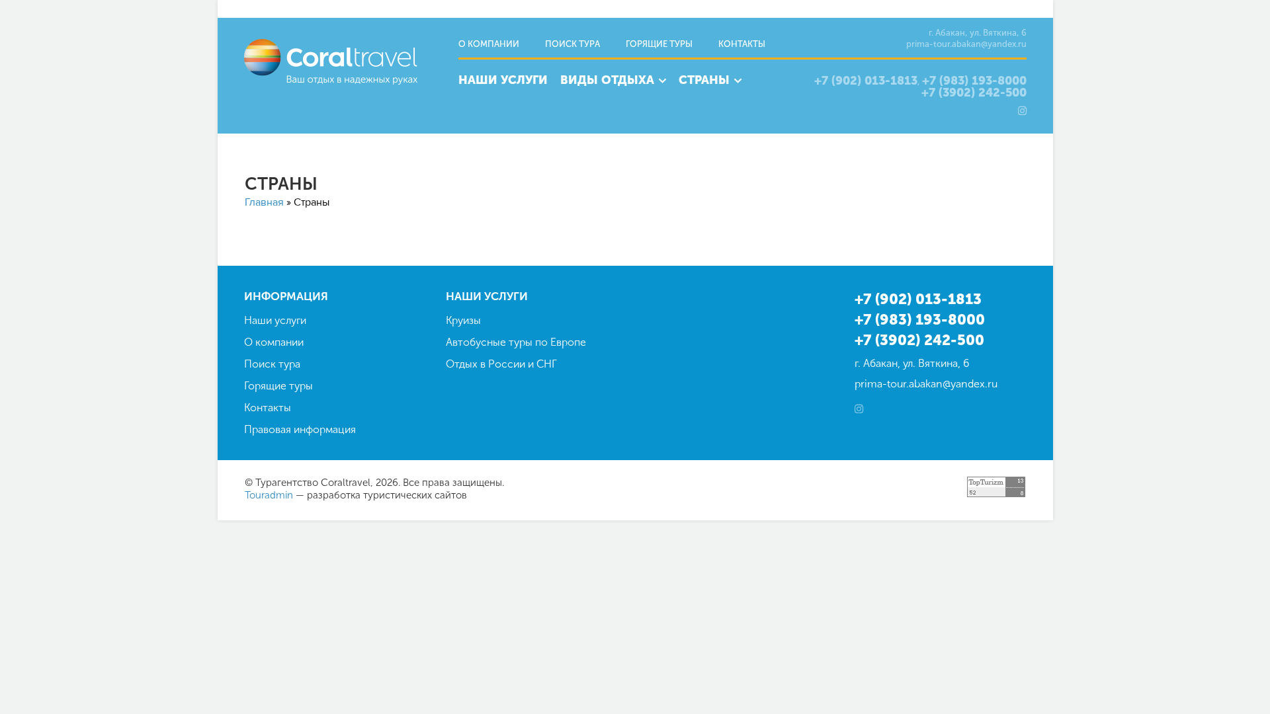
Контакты (741, 44)
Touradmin (269, 495)
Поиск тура (572, 44)
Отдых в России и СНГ (501, 364)
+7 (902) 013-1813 (865, 81)
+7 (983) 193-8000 (974, 81)
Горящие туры (659, 44)
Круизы (463, 320)
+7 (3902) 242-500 (974, 93)
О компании (488, 44)
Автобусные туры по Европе (516, 342)
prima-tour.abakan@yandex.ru (966, 44)
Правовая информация (300, 429)
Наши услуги (503, 80)
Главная (264, 202)
